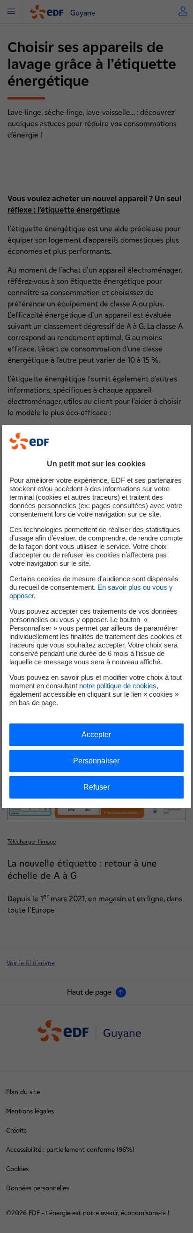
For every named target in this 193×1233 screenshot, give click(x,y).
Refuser (96, 787)
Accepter (96, 734)
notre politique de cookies (117, 686)
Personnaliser (96, 761)
